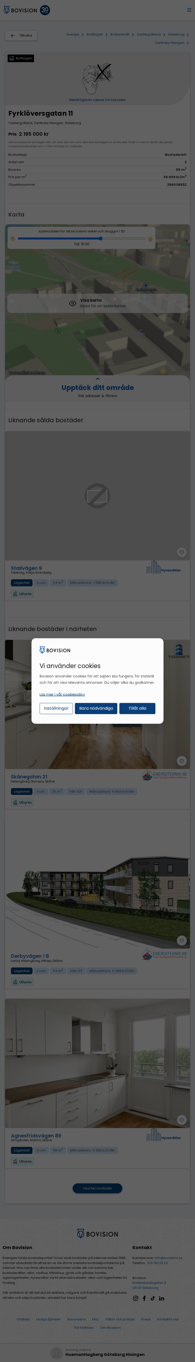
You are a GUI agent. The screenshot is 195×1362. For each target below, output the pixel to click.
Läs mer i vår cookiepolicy (62, 694)
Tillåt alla (137, 708)
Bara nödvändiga (96, 708)
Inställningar (56, 708)
